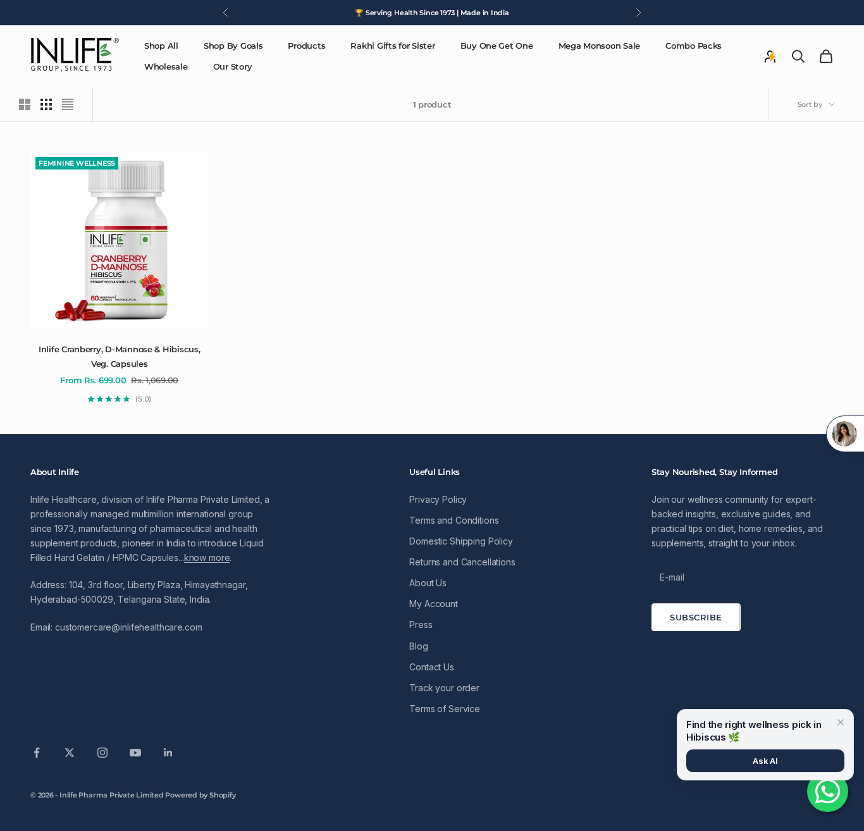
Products (306, 45)
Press (420, 624)
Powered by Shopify (200, 795)
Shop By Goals (233, 45)
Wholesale (166, 66)
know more (207, 557)
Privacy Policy (438, 499)
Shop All (161, 45)
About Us (428, 582)
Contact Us (431, 667)
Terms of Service (444, 708)
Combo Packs (693, 45)
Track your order (444, 687)
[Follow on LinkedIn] (168, 752)
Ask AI (765, 761)
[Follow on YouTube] (135, 752)
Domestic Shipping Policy (461, 541)
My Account (433, 603)
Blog (418, 646)
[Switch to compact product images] (67, 104)
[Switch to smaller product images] (46, 104)
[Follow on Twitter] (69, 752)
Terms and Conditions (453, 520)
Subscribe (696, 617)
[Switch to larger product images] (24, 104)
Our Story (232, 66)
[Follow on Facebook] (36, 752)
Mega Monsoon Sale (600, 45)
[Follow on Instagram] (102, 752)
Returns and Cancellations (462, 562)
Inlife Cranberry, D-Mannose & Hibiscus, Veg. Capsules (120, 356)
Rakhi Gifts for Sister (392, 45)
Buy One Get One (496, 45)
